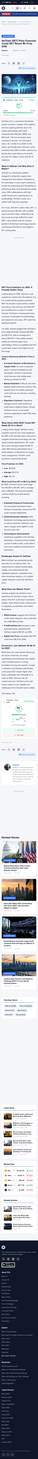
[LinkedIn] (13, 1259)
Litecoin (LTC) (9, 1010)
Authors (4, 1283)
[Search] (12, 8)
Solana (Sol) (5, 1421)
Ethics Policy (6, 1314)
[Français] (21, 8)
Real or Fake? (6, 1297)
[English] (17, 8)
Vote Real (20, 730)
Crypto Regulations (8, 1383)
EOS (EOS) (5, 1411)
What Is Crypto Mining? (9, 1331)
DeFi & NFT (8, 1015)
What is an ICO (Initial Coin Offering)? (14, 1369)
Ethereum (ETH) (7, 1397)
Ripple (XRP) (6, 1407)
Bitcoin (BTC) (6, 1394)
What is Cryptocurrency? (10, 1366)
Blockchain (5, 1349)
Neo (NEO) (5, 1425)
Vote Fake (20, 735)
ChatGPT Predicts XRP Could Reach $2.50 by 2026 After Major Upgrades (23, 1116)
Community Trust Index (9, 1307)
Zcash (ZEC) (6, 1414)
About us (4, 1276)
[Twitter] (9, 63)
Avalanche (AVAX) (7, 1418)
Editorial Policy (6, 1286)
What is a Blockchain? (9, 1380)
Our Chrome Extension (9, 1318)
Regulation (5, 1352)
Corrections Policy (7, 1311)
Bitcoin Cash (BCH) (8, 1404)
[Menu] (34, 8)
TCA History (5, 1321)
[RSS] (18, 1259)
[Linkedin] (18, 63)
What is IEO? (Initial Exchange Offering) (14, 1373)
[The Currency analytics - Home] (3, 8)
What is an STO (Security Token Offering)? (15, 1376)
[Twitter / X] (3, 1259)
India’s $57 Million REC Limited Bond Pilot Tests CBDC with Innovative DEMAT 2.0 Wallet (18, 905)
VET (11, 121)
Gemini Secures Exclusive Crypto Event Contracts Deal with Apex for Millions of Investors (19, 943)
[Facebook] (14, 63)
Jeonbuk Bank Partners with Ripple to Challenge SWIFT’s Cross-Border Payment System (18, 981)
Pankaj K (16, 765)
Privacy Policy (6, 1290)
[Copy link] (23, 63)
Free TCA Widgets (7, 1304)
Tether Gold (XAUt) (26, 1006)
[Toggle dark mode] (29, 8)
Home (3, 22)
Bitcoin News (22, 1010)
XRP (3, 1438)
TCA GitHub (5, 1293)
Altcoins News (12, 22)
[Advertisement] (19, 30)
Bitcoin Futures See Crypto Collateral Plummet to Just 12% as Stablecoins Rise (22, 1134)
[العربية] (24, 8)
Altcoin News (6, 1342)
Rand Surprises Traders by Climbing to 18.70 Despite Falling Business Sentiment (22, 1151)
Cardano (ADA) (6, 1442)
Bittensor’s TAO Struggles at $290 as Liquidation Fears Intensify (23, 1125)
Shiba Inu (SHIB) (10, 1006)
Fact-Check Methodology (10, 1300)
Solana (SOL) (6, 1435)
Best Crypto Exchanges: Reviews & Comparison (17, 1335)
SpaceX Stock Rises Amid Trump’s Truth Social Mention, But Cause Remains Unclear (17, 868)
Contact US (5, 1280)
